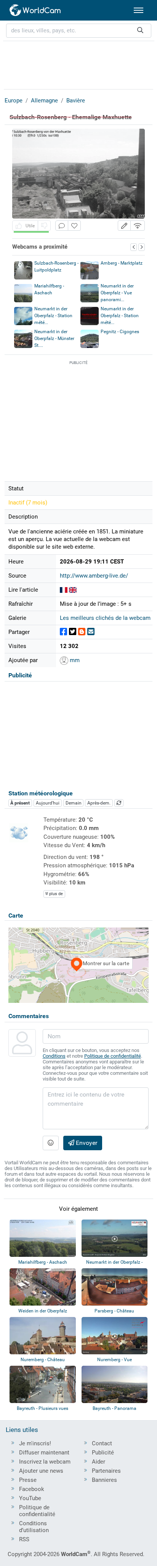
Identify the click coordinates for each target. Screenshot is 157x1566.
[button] (124, 225)
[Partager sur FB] (63, 632)
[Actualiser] (118, 803)
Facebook (31, 1489)
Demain (74, 803)
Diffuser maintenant (44, 1452)
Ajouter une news (41, 1470)
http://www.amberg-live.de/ (94, 575)
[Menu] (138, 10)
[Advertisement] (78, 64)
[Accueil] (35, 10)
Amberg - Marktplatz (122, 263)
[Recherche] (140, 31)
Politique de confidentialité (112, 1056)
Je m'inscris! (35, 1443)
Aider (98, 1461)
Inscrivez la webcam (44, 1461)
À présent (20, 803)
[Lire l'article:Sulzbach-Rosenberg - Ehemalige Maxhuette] (63, 589)
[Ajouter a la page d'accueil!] (74, 225)
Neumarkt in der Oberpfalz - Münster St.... (54, 338)
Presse (28, 1480)
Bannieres (104, 1480)
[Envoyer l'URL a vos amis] (91, 632)
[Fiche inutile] (44, 225)
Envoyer (85, 1142)
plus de (55, 893)
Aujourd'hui (47, 803)
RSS (24, 1539)
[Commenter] (61, 225)
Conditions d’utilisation (34, 1527)
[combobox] (78, 31)
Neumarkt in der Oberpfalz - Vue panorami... (117, 292)
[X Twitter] (72, 632)
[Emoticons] (51, 1143)
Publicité (103, 1452)
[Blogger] (81, 632)
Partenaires (106, 1470)
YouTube (30, 1498)
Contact (102, 1443)
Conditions (54, 1056)
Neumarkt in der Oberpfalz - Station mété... (53, 315)
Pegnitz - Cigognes (120, 331)
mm (74, 660)
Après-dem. (99, 803)
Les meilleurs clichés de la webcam (105, 618)
